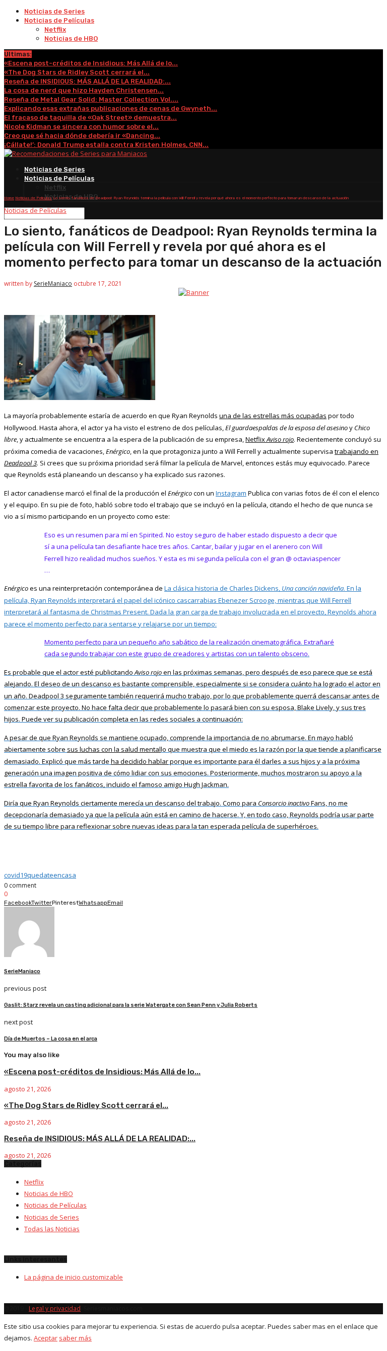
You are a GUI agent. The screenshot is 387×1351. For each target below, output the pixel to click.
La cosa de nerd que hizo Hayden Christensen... (84, 90)
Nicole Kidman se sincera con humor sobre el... (81, 126)
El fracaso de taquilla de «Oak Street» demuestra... (90, 117)
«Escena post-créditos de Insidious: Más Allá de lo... (91, 63)
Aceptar (45, 1337)
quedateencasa (51, 875)
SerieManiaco (53, 283)
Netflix (55, 29)
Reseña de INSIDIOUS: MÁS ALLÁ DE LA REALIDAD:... (87, 81)
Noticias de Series (54, 11)
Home (9, 198)
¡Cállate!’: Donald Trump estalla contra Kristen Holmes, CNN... (106, 144)
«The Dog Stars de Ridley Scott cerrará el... (77, 72)
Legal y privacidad (55, 1308)
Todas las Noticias (52, 1228)
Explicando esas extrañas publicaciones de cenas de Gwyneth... (110, 108)
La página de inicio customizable (73, 1277)
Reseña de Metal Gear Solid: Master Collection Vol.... (91, 99)
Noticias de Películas (59, 20)
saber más (75, 1337)
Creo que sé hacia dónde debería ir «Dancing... (82, 135)
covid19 (15, 875)
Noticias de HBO (71, 38)
